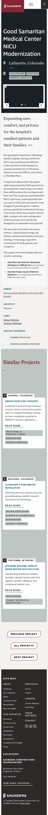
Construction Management (8, 729)
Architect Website (13, 323)
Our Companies (9, 693)
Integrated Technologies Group (12, 745)
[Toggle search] (44, 4)
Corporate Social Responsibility (9, 703)
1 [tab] (22, 105)
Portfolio (31, 684)
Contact (30, 721)
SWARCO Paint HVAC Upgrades (21, 401)
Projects (28, 693)
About (7, 684)
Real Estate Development (8, 737)
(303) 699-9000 (9, 776)
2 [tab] (26, 105)
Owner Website (11, 320)
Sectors (28, 689)
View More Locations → (18, 783)
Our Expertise (12, 714)
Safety (5, 697)
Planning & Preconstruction (9, 721)
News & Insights (9, 709)
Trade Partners (31, 714)
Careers (30, 698)
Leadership (7, 689)
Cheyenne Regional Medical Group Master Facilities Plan (22, 568)
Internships (29, 707)
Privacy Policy (24, 803)
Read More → (14, 425)
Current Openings (32, 703)
